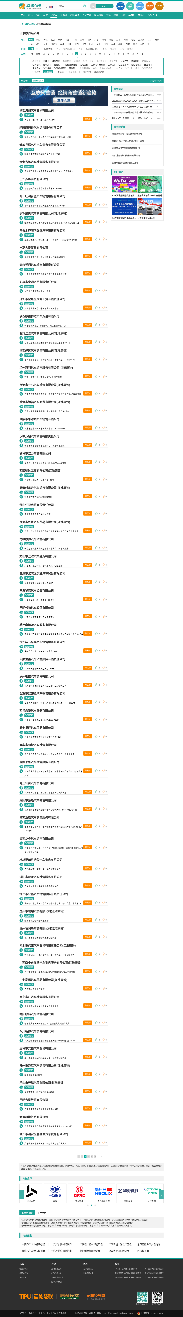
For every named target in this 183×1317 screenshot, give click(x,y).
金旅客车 (36, 68)
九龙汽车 (124, 61)
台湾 (106, 43)
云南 (142, 43)
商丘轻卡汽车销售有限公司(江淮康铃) (37, 1225)
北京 (53, 39)
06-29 (159, 118)
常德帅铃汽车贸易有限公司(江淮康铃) (115, 1225)
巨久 (92, 61)
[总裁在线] (69, 1296)
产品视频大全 (56, 1273)
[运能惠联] (37, 1296)
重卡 (38, 48)
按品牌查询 (23, 1269)
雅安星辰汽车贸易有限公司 (36, 728)
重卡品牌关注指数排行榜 (154, 1273)
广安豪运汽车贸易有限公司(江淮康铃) (43, 980)
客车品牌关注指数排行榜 (154, 1269)
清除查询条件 (156, 80)
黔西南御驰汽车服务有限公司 (38, 625)
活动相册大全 (88, 1269)
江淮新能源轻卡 (73, 71)
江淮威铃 (84, 64)
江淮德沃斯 (99, 71)
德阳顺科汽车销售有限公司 (36, 1014)
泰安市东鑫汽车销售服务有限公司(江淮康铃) (113, 1222)
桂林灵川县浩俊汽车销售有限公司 (40, 860)
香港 (135, 43)
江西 (150, 39)
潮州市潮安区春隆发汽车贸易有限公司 (43, 1134)
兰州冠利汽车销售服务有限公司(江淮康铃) (46, 368)
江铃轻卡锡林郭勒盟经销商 (93, 1244)
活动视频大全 (56, 1269)
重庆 (60, 39)
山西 (84, 43)
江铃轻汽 (36, 64)
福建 (67, 39)
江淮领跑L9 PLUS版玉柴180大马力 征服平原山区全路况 (134, 106)
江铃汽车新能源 (98, 64)
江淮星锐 (47, 68)
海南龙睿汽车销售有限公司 (36, 838)
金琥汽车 (113, 61)
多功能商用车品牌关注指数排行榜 (128, 1278)
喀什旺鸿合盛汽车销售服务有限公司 (42, 196)
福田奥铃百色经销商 (119, 1250)
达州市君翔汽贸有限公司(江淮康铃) (41, 911)
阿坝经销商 (143, 1250)
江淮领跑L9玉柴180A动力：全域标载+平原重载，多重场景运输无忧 (134, 94)
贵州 (82, 39)
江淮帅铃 (87, 71)
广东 (97, 39)
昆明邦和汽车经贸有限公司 (36, 608)
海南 (104, 39)
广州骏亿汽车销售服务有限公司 (96, 1219)
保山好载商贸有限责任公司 (36, 505)
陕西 (77, 43)
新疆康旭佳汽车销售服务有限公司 (40, 127)
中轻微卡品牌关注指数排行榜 (126, 1269)
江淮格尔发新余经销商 (33, 1250)
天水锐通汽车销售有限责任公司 (39, 265)
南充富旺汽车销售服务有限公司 (39, 997)
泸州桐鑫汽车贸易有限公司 (36, 676)
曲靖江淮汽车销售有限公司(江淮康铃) (43, 333)
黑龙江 (141, 39)
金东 (95, 68)
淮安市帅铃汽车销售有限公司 (34, 1219)
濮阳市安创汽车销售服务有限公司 (64, 1219)
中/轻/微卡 (48, 48)
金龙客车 (148, 64)
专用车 (104, 48)
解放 (137, 68)
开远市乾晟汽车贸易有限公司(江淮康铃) (44, 522)
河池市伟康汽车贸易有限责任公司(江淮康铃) (47, 945)
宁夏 (45, 43)
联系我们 (32, 1313)
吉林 (157, 39)
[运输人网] (30, 6)
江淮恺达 (60, 71)
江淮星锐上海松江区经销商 (122, 1244)
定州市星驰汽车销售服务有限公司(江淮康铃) (71, 1222)
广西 (75, 39)
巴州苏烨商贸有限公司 (33, 179)
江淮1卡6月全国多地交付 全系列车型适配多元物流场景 (134, 112)
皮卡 (58, 48)
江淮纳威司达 (60, 68)
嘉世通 (77, 61)
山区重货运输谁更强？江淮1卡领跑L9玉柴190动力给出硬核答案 (134, 100)
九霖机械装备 (106, 68)
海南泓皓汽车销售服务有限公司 (39, 817)
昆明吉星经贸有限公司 (33, 1100)
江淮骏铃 (36, 71)
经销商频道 (30, 24)
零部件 (113, 48)
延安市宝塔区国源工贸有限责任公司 (42, 299)
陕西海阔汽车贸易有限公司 (36, 110)
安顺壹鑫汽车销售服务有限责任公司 (42, 659)
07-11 (159, 106)
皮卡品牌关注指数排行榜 (154, 1278)
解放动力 (73, 68)
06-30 (159, 112)
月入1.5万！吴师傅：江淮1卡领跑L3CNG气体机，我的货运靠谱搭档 (134, 118)
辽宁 (38, 43)
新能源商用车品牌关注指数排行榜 (128, 1273)
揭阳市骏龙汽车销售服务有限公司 (40, 877)
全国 (31, 39)
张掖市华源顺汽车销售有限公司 (39, 419)
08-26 (159, 94)
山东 (91, 43)
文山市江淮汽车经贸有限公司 (38, 556)
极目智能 (36, 61)
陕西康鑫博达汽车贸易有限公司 (39, 316)
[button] (21, 1194)
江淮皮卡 (58, 64)
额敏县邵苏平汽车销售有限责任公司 (42, 145)
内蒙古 (54, 43)
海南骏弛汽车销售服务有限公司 (35, 1222)
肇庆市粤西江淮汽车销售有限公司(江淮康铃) (76, 1225)
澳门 (38, 39)
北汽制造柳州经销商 (90, 1250)
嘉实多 (46, 61)
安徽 (45, 39)
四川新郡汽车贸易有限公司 (36, 1031)
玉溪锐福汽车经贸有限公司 (36, 590)
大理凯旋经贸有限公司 (33, 1117)
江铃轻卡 (112, 64)
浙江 (150, 43)
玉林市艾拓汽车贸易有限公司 (38, 1048)
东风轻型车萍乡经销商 (148, 1244)
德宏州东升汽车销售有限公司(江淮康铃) (44, 488)
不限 (31, 48)
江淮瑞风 (135, 61)
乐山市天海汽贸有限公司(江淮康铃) (41, 1083)
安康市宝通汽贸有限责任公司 (38, 282)
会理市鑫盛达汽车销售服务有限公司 (42, 693)
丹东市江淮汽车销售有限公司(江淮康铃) (130, 1219)
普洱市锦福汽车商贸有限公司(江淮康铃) (44, 402)
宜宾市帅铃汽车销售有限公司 (38, 745)
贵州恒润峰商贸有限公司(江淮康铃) (41, 928)
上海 (69, 43)
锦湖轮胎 (67, 61)
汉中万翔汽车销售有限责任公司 (39, 436)
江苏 (31, 43)
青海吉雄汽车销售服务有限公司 (39, 162)
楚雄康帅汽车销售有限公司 (36, 539)
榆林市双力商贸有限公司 (35, 453)
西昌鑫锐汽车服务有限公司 (36, 710)
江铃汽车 (119, 68)
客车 (80, 48)
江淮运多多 (147, 68)
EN (45, 7)
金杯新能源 (102, 61)
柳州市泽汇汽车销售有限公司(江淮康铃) (44, 1065)
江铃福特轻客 (71, 64)
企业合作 (52, 1313)
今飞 (85, 61)
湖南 (111, 39)
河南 (126, 39)
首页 (21, 24)
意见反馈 (62, 1313)
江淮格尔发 (136, 64)
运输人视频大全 (57, 1278)
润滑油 (130, 48)
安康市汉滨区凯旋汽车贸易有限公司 (42, 573)
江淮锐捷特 (85, 68)
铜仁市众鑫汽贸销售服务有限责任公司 (43, 894)
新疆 (120, 43)
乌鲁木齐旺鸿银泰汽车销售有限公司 (42, 230)
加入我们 (42, 1313)
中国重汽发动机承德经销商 (35, 1244)
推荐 (38, 53)
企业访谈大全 (56, 1282)
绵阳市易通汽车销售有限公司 (38, 800)
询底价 (88, 119)
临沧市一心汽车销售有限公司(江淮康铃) (44, 385)
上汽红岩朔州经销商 (61, 1244)
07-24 (159, 100)
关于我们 (22, 1313)
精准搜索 (22, 1278)
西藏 (128, 43)
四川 (99, 43)
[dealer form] (63, 96)
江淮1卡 (129, 68)
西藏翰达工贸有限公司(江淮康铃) (40, 470)
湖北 (118, 39)
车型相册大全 (88, 1273)
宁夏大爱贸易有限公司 (33, 247)
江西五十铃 (124, 64)
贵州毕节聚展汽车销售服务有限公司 (42, 642)
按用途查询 (23, 1273)
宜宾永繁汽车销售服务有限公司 (39, 762)
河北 (133, 39)
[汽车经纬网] (96, 1296)
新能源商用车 (92, 48)
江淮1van (146, 61)
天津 (113, 43)
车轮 (122, 48)
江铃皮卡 (47, 64)
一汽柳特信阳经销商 (61, 1250)
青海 (62, 43)
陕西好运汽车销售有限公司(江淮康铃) (43, 350)
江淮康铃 (29, 115)
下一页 (102, 1156)
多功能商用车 (69, 48)
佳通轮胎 (56, 61)
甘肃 (89, 39)
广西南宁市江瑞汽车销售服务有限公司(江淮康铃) (50, 962)
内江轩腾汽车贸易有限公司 (36, 783)
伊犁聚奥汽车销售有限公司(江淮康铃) (43, 213)
